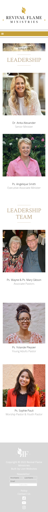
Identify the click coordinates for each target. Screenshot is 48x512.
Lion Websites (29, 468)
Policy (24, 490)
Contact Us (24, 493)
